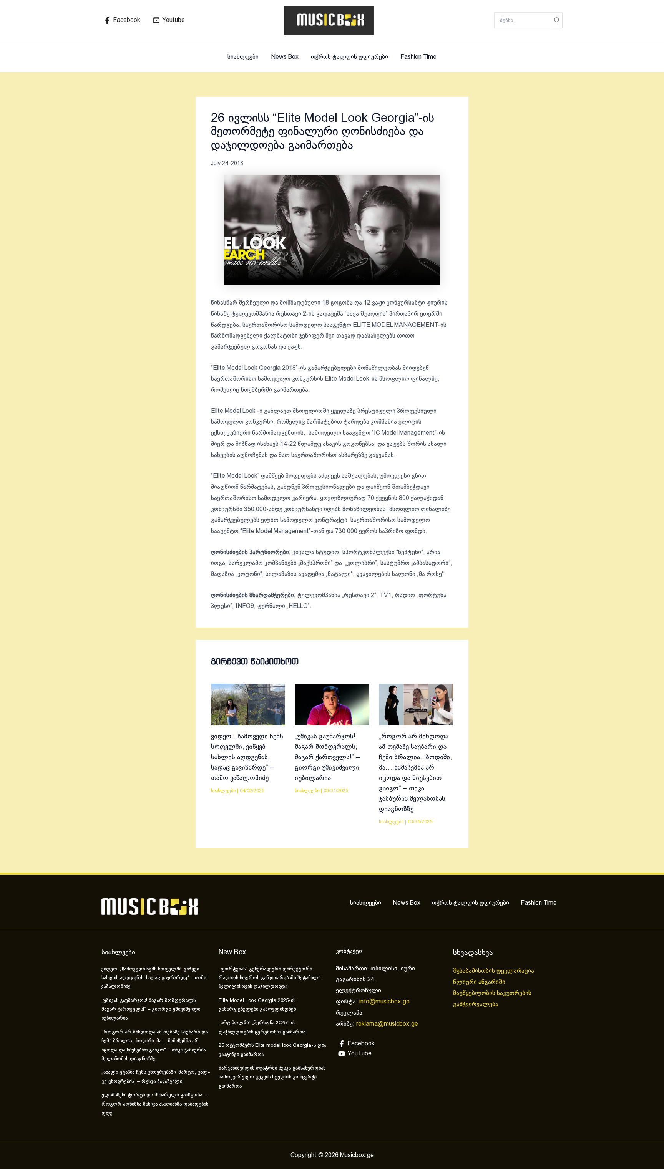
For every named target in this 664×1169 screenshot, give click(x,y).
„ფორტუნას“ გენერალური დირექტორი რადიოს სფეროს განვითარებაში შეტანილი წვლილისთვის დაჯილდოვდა (269, 978)
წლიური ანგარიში (480, 982)
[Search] (557, 20)
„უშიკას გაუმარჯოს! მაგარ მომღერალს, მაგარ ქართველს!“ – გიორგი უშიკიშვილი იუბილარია (327, 758)
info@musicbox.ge (384, 1002)
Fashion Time (418, 57)
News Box (285, 57)
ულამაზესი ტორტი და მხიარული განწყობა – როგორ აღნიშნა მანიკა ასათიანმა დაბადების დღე (154, 1104)
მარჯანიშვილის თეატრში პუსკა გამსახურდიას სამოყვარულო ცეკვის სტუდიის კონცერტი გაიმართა (272, 1077)
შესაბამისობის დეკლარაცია (494, 971)
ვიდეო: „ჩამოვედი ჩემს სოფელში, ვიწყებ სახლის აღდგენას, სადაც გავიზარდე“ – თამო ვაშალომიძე (247, 758)
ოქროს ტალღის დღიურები (349, 57)
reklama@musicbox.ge (387, 1024)
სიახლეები (243, 57)
